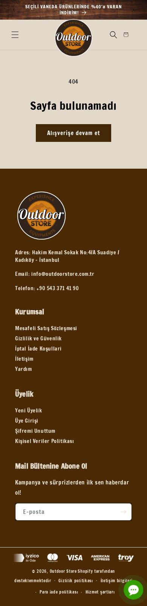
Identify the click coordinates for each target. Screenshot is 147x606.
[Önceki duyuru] (14, 10)
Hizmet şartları (100, 592)
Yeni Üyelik (28, 410)
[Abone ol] (123, 512)
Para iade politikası (59, 592)
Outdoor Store (63, 571)
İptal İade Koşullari (38, 348)
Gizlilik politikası (75, 581)
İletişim (24, 359)
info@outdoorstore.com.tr (62, 274)
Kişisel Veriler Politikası (44, 441)
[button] (15, 34)
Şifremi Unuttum (35, 431)
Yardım (23, 369)
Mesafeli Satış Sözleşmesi (46, 328)
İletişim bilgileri (117, 581)
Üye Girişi (26, 421)
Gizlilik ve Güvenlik (38, 338)
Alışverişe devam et (73, 133)
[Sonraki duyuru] (133, 10)
